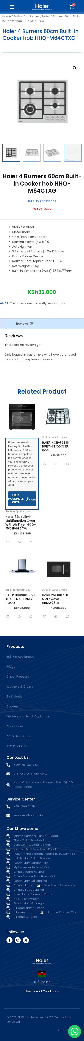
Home (6, 16)
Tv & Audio (14, 696)
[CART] (71, 7)
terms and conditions (42, 991)
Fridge (11, 666)
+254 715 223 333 (26, 765)
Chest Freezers (17, 676)
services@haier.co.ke (28, 815)
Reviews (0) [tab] (25, 323)
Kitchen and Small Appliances (28, 716)
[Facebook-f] (9, 940)
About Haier (15, 726)
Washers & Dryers (19, 686)
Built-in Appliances (27, 16)
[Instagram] (18, 940)
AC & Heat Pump (19, 736)
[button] (12, 7)
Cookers (12, 706)
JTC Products (16, 746)
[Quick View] (19, 542)
